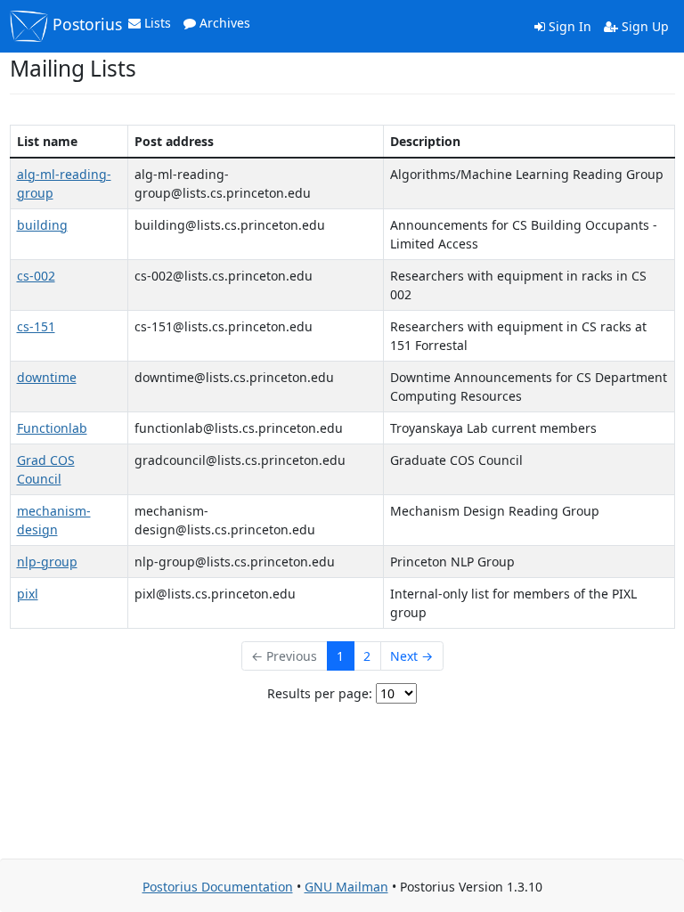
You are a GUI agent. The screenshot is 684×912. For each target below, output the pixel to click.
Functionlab (52, 427)
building (42, 224)
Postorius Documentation (217, 886)
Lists (156, 22)
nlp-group (47, 561)
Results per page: (319, 693)
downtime (47, 377)
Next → (411, 655)
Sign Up (643, 26)
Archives (223, 22)
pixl (27, 593)
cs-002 (36, 275)
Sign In (568, 26)
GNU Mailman (346, 886)
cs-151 (36, 326)
